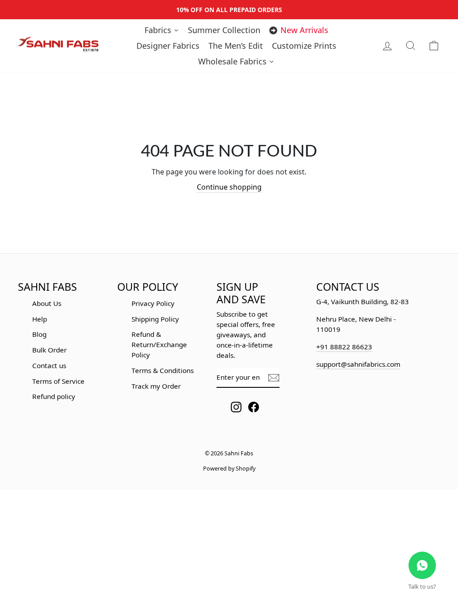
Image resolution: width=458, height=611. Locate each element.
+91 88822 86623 (344, 346)
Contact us (49, 365)
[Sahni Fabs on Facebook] (253, 406)
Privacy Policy (152, 303)
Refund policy (53, 396)
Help (39, 318)
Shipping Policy (155, 318)
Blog (39, 334)
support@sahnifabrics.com (358, 364)
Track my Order (156, 386)
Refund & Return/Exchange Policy (159, 344)
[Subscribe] (274, 377)
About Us (46, 303)
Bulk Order (49, 349)
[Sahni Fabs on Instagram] (236, 406)
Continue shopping (229, 187)
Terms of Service (58, 381)
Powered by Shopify (229, 468)
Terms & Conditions (162, 370)
